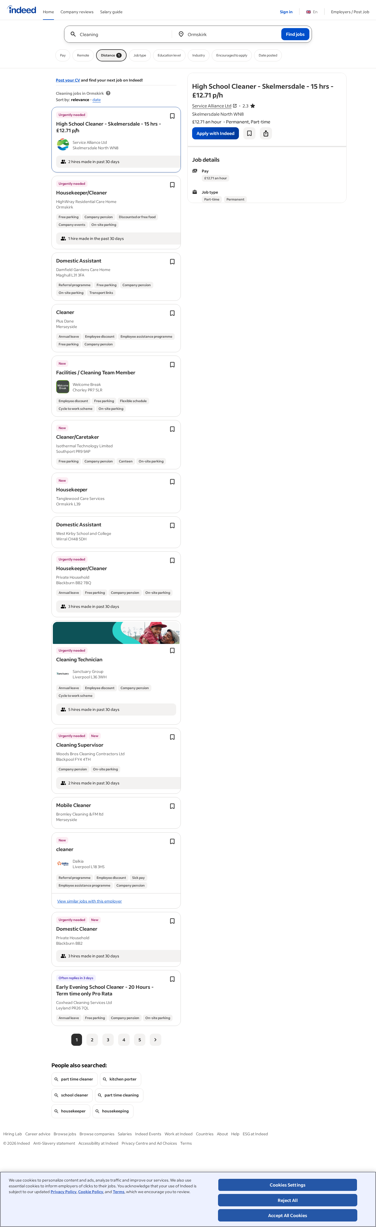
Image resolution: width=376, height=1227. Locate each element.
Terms (118, 1191)
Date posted (268, 55)
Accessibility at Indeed (98, 1143)
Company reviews (77, 11)
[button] (108, 127)
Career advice (37, 1133)
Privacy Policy (64, 1191)
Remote (83, 55)
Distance (110, 55)
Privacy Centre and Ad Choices (149, 1143)
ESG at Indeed (255, 1133)
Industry (198, 55)
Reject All (288, 1200)
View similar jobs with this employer (89, 901)
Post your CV (68, 80)
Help (235, 1133)
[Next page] (155, 1040)
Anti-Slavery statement (54, 1143)
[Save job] (249, 133)
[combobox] (120, 34)
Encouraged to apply (231, 55)
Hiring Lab (12, 1133)
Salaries (125, 1133)
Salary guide (111, 11)
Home (48, 11)
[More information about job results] (108, 93)
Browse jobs (65, 1133)
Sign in (286, 11)
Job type (139, 55)
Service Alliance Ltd (211, 106)
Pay (63, 55)
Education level (169, 55)
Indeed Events (148, 1133)
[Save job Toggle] (172, 116)
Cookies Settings (288, 1185)
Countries (205, 1133)
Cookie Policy (90, 1191)
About (222, 1133)
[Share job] (266, 133)
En (312, 11)
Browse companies (97, 1133)
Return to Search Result (310, 76)
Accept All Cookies (287, 1215)
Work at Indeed (179, 1133)
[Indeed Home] (21, 10)
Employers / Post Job (350, 11)
